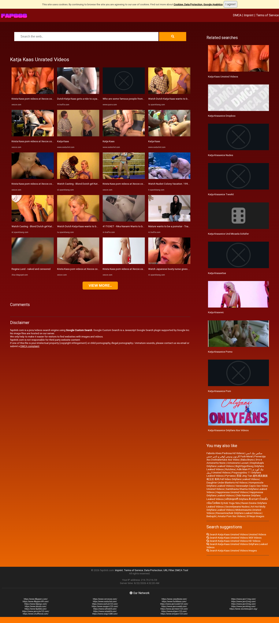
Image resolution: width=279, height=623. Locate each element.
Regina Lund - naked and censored (31, 269)
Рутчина (230, 475)
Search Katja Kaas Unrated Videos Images (233, 550)
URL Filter (168, 570)
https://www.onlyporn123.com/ (174, 614)
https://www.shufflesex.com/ (35, 614)
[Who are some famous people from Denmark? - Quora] (124, 93)
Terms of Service (267, 15)
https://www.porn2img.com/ (243, 601)
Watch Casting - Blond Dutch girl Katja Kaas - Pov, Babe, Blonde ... (48, 226)
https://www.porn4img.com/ (243, 606)
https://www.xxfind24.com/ (105, 609)
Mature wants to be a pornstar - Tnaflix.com (172, 226)
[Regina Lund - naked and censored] (33, 263)
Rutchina (230, 469)
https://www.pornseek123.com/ (174, 604)
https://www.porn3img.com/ (243, 604)
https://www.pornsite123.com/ (35, 611)
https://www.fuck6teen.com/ (174, 601)
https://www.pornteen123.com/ (174, 609)
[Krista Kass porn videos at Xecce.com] (33, 93)
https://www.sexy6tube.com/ (174, 599)
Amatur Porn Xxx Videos (231, 516)
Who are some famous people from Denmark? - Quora (133, 98)
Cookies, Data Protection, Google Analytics (198, 4)
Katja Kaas (63, 141)
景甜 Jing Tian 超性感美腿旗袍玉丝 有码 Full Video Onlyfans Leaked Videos (237, 477)
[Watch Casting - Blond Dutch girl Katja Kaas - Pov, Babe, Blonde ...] (33, 220)
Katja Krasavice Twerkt (221, 194)
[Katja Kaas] (78, 135)
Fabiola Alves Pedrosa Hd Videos (225, 453)
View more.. (100, 285)
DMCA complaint (29, 346)
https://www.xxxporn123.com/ (105, 606)
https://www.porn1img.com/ (243, 599)
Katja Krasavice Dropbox (222, 115)
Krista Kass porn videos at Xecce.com (33, 98)
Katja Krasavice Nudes (220, 155)
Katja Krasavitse (217, 273)
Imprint (249, 15)
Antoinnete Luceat (237, 463)
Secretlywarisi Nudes (237, 506)
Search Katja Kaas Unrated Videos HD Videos (234, 541)
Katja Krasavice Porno (220, 351)
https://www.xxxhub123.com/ (105, 604)
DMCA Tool (181, 570)
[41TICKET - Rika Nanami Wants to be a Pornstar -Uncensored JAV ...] (124, 220)
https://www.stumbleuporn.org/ (243, 609)
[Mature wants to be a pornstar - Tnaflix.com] (169, 220)
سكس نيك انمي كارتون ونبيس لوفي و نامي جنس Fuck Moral (234, 455)
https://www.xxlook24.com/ (105, 611)
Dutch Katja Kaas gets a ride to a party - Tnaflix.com (86, 98)
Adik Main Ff (244, 469)
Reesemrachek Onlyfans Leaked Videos (238, 513)
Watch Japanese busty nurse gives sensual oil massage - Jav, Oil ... (185, 269)
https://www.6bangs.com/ (35, 604)
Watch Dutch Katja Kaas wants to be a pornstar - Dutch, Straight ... (94, 226)
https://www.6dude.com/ (35, 606)
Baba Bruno (247, 459)
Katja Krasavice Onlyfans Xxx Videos (228, 430)
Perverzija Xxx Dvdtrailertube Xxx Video (236, 458)
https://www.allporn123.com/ (174, 611)
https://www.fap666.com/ (35, 609)
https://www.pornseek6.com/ (174, 606)
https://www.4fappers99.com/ (36, 601)
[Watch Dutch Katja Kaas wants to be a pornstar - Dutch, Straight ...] (78, 220)
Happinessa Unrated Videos (232, 492)
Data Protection (153, 570)
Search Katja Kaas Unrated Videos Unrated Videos (237, 534)
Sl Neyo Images (255, 516)
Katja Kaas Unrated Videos (223, 76)
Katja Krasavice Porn (219, 391)
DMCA (237, 15)
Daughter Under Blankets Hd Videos (226, 482)
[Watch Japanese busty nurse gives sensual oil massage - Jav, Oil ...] (169, 263)
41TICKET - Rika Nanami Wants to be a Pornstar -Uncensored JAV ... (141, 226)
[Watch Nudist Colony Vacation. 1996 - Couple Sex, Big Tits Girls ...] (169, 178)
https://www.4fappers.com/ (36, 599)
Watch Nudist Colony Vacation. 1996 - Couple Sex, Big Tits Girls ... (185, 183)
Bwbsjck (211, 516)
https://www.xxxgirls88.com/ (105, 614)
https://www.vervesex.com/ (105, 599)
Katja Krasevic (216, 312)
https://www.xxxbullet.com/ (105, 601)
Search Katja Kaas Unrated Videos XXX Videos (235, 537)
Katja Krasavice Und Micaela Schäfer (228, 233)
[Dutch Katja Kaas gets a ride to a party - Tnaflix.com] (78, 93)
